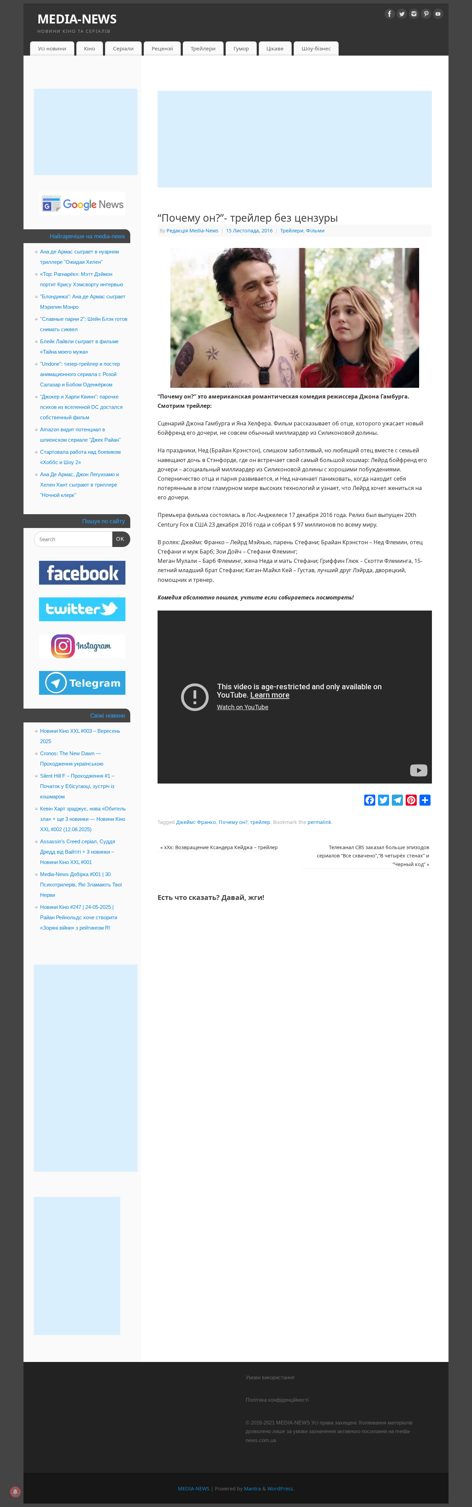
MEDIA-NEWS (76, 18)
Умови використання (270, 1377)
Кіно (89, 48)
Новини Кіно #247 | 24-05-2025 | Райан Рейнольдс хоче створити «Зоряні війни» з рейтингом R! (78, 917)
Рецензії (162, 48)
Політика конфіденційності (277, 1400)
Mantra (252, 1488)
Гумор (241, 48)
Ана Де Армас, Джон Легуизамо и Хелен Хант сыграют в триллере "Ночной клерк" (79, 484)
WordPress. (280, 1488)
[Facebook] (390, 15)
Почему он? (233, 822)
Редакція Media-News (192, 230)
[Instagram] (414, 15)
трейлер (260, 822)
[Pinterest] (426, 15)
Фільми (315, 230)
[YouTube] (438, 15)
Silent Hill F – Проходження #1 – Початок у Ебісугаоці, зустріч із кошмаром (77, 786)
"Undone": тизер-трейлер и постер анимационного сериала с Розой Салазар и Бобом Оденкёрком (80, 374)
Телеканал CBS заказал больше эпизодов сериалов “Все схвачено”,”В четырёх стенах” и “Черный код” (373, 855)
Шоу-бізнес (316, 48)
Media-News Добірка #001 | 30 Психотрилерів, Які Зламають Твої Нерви (81, 884)
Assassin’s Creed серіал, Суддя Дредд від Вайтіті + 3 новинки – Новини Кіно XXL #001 (77, 851)
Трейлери (203, 48)
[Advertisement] (295, 139)
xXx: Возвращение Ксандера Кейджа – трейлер (219, 847)
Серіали (123, 48)
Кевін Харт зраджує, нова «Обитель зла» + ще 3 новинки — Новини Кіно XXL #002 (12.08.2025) (83, 819)
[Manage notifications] (15, 1491)
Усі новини (52, 48)
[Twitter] (402, 15)
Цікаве (275, 48)
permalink (319, 822)
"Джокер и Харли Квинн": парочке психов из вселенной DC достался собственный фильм (81, 407)
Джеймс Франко (196, 822)
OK (118, 539)
